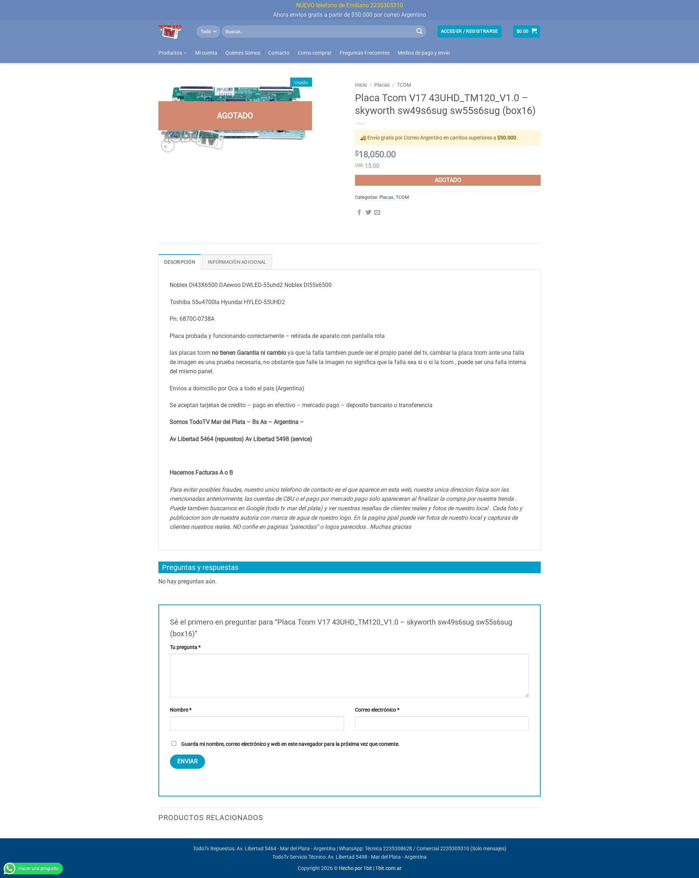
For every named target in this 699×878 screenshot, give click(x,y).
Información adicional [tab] (237, 262)
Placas (382, 85)
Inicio (361, 85)
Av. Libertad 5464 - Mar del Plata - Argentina (286, 849)
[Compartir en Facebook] (359, 212)
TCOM (404, 85)
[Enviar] (419, 31)
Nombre (180, 710)
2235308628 (397, 849)
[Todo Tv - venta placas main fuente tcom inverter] (172, 31)
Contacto (278, 53)
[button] (469, 31)
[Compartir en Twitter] (368, 212)
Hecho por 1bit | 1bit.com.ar (370, 868)
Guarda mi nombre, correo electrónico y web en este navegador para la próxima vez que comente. (290, 744)
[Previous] (158, 837)
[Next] (538, 837)
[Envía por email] (377, 212)
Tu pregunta (185, 647)
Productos (170, 53)
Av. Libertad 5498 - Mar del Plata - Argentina (377, 857)
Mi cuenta (206, 53)
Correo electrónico (377, 710)
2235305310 (454, 849)
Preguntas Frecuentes (365, 53)
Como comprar (315, 53)
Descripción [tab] (179, 262)
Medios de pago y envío (424, 53)
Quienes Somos (242, 53)
